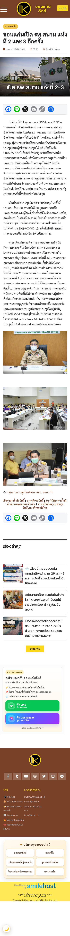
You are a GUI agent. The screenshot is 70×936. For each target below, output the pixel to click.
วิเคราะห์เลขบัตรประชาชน (20, 871)
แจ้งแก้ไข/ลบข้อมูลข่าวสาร (35, 896)
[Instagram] (35, 776)
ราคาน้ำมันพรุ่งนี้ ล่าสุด (50, 504)
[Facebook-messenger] (62, 776)
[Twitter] (44, 776)
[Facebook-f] (8, 776)
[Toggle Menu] (3, 9)
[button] (35, 649)
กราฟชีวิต (50, 852)
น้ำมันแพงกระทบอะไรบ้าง (21, 504)
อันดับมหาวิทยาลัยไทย (35, 507)
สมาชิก (62, 8)
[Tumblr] (17, 776)
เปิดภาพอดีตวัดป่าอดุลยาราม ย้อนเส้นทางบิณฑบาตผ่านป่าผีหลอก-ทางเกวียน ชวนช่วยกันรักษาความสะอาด (43, 628)
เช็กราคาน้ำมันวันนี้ (13, 500)
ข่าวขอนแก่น (10, 26)
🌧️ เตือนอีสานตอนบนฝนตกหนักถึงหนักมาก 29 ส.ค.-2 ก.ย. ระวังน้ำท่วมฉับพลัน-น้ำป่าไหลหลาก (45, 576)
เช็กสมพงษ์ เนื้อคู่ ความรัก (20, 862)
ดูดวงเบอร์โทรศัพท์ (49, 862)
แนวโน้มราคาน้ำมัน (56, 500)
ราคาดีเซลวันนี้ (35, 500)
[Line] (53, 776)
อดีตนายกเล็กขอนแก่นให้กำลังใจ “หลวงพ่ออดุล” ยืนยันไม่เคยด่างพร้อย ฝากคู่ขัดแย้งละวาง (44, 602)
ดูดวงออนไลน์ (20, 852)
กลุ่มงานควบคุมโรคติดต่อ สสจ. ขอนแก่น (30, 492)
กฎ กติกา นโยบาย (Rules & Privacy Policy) (35, 894)
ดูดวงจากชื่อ (49, 871)
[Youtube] (26, 776)
